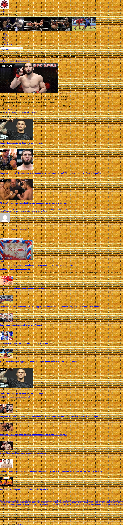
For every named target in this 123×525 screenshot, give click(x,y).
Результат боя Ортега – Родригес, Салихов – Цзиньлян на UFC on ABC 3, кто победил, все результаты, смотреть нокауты (51, 471)
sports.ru (9, 109)
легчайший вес (93, 504)
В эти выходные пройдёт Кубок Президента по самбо (22, 288)
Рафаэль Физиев (112, 502)
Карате (6, 37)
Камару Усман (54, 502)
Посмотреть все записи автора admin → (13, 229)
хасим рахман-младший (10, 506)
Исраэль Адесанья (45, 502)
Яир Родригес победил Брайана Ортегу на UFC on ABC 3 (24, 489)
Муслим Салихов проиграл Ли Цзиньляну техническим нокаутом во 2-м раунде (33, 203)
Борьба (6, 36)
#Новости (2, 501)
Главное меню (4, 49)
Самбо (6, 42)
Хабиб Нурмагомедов (23, 504)
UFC (5, 41)
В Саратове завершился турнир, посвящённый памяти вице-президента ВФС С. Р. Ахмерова (39, 361)
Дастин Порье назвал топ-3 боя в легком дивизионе (21, 143)
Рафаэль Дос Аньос (102, 502)
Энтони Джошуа (66, 504)
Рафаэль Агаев (93, 502)
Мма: (25, 112)
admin (12, 61)
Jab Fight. (3, 11)
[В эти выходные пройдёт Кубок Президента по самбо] (6, 284)
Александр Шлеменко (46, 501)
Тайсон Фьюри (13, 504)
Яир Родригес (75, 504)
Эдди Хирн (58, 504)
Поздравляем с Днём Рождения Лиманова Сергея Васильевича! (26, 343)
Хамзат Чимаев (33, 504)
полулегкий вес (101, 504)
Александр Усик (36, 501)
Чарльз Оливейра (32, 112)
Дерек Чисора (3, 502)
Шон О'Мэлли (51, 504)
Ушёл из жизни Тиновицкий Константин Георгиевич (22, 325)
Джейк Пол (11, 502)
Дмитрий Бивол (18, 502)
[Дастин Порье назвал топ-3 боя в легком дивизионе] (16, 139)
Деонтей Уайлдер (118, 501)
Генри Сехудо (90, 501)
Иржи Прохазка (27, 502)
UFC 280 (10, 112)
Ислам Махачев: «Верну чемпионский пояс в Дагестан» (23, 453)
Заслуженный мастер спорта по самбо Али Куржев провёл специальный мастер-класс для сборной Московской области (50, 307)
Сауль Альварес (4, 504)
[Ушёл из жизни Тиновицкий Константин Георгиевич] (6, 321)
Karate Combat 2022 (11, 501)
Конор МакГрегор (68, 502)
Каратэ (61, 502)
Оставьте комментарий (22, 61)
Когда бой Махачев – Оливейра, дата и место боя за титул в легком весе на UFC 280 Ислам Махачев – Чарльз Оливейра (50, 173)
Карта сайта (8, 44)
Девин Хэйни (109, 501)
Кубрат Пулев (77, 502)
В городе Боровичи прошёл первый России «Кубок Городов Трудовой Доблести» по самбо (37, 265)
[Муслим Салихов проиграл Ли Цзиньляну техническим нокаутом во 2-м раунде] (16, 199)
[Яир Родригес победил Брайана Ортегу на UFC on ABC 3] (6, 486)
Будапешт (72, 501)
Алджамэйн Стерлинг (25, 501)
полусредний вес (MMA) (112, 504)
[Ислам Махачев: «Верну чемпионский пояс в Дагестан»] (6, 449)
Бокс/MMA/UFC (57, 501)
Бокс (5, 34)
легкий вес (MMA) (84, 504)
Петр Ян (86, 502)
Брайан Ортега (66, 501)
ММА (6, 39)
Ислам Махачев (18, 112)
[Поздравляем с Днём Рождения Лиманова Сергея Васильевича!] (6, 339)
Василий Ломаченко (81, 501)
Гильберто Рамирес (100, 501)
